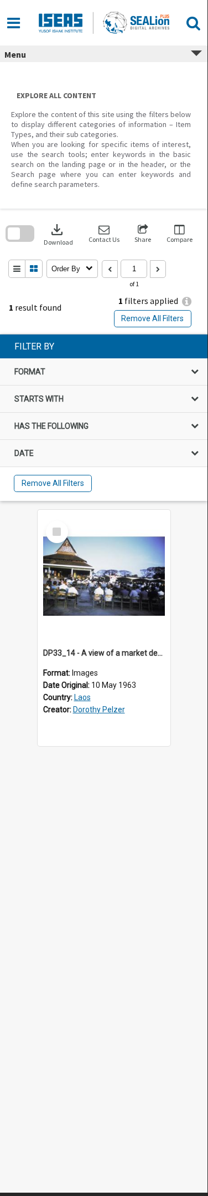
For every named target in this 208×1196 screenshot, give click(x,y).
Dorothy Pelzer (99, 709)
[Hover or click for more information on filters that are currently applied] (186, 301)
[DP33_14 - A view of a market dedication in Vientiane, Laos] (104, 576)
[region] (103, 418)
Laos (82, 697)
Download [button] (58, 233)
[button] (104, 234)
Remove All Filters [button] (152, 318)
